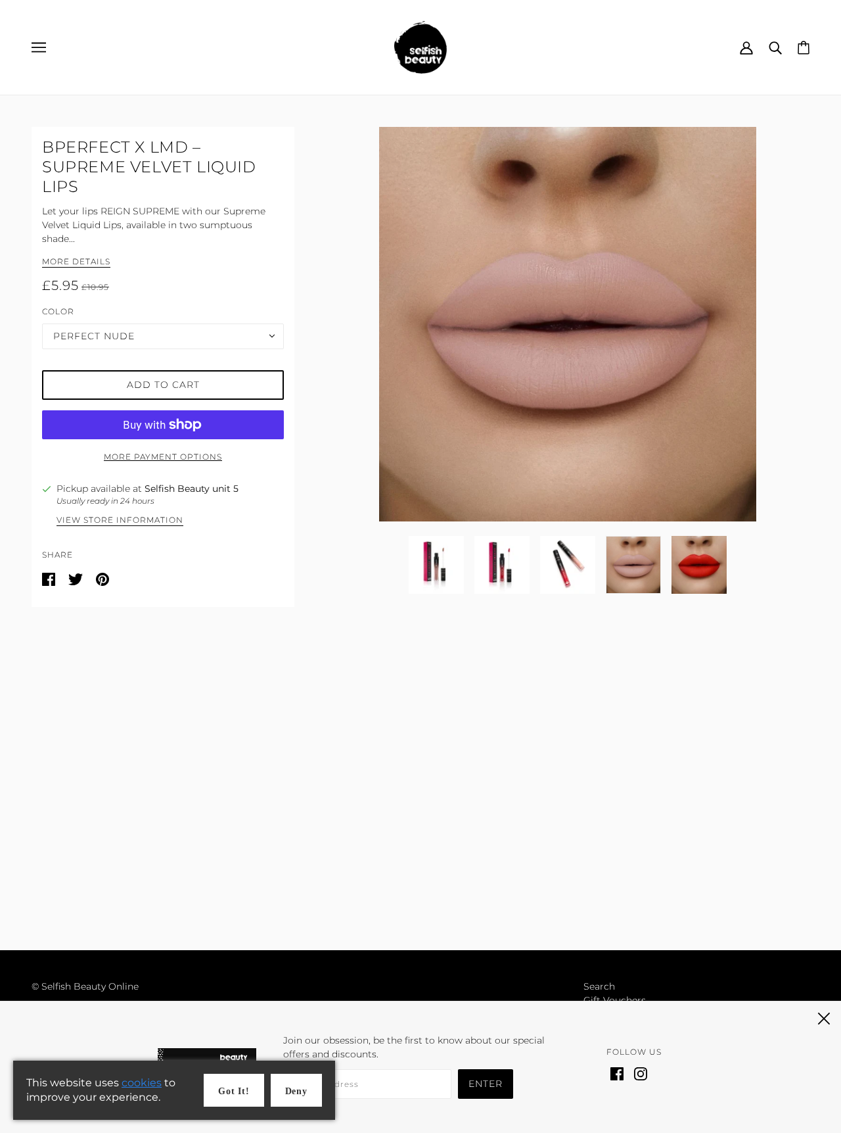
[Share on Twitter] (77, 578)
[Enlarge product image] (567, 324)
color (58, 311)
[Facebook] (617, 1073)
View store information (120, 520)
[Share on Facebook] (50, 578)
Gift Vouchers (614, 1000)
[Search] (775, 47)
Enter (485, 1084)
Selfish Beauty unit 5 (192, 488)
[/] (420, 47)
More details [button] (76, 262)
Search (599, 986)
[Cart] (803, 46)
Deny (296, 1091)
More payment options (163, 457)
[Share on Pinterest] (102, 578)
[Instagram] (640, 1073)
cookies (142, 1082)
